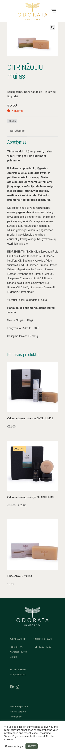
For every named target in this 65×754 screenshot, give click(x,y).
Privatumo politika (19, 706)
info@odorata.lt (18, 674)
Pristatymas (15, 716)
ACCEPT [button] (32, 746)
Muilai (12, 121)
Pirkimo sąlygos (18, 711)
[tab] (17, 131)
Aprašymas (17, 130)
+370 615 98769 (17, 669)
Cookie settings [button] (14, 746)
